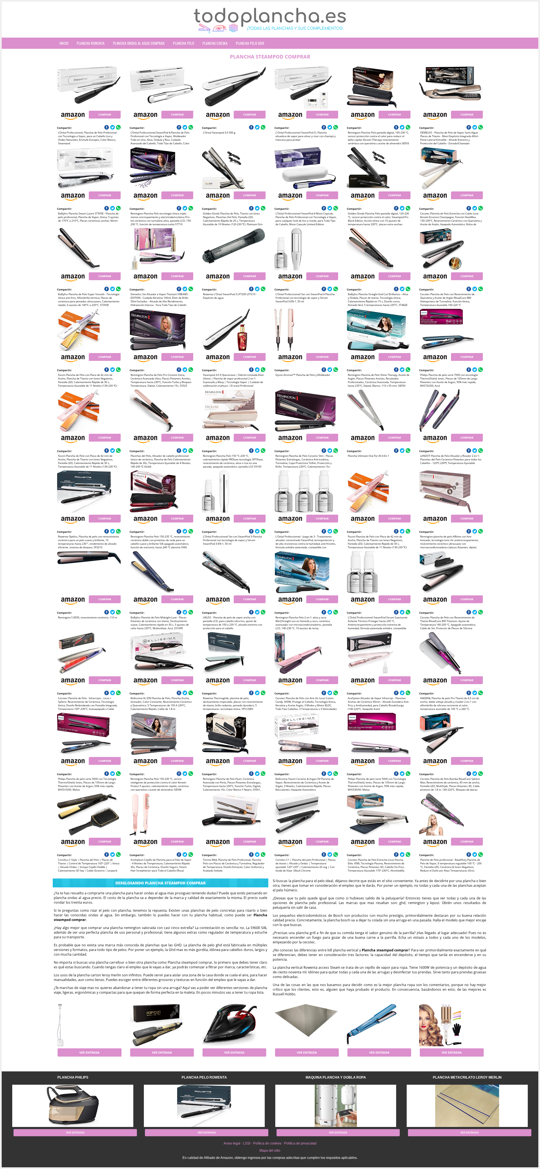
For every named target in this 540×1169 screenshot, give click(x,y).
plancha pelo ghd (250, 43)
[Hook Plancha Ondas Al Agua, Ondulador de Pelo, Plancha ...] (451, 1025)
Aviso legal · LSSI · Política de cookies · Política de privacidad (270, 1143)
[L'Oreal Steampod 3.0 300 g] (234, 87)
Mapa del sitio (269, 1150)
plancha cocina (214, 43)
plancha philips (72, 1077)
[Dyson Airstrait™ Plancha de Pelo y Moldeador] (306, 330)
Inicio (63, 43)
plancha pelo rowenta (204, 1077)
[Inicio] (270, 30)
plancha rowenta (91, 43)
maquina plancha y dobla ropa (336, 1077)
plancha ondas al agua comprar (139, 43)
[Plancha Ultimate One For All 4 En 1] (378, 410)
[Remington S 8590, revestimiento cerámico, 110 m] (89, 572)
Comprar (104, 114)
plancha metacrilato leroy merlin (467, 1077)
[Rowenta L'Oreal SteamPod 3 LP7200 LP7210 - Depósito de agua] (234, 249)
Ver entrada (89, 1052)
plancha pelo (183, 43)
